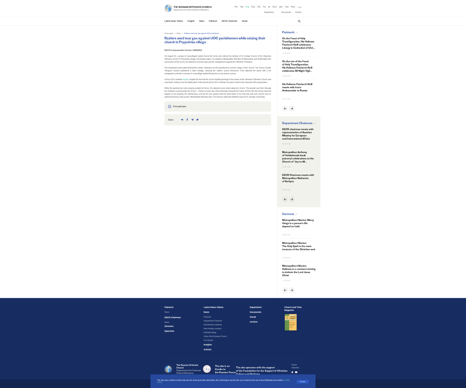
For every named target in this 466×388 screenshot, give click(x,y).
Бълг (275, 7)
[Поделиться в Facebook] (187, 120)
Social (244, 21)
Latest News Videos (173, 21)
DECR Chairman (230, 21)
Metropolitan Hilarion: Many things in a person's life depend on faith (298, 223)
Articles (207, 349)
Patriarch (213, 21)
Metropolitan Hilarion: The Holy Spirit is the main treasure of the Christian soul (298, 246)
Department (269, 12)
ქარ (281, 7)
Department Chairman (213, 321)
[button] (285, 108)
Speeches (169, 331)
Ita (269, 7)
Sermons (168, 326)
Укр (241, 7)
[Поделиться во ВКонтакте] (182, 120)
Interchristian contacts (212, 329)
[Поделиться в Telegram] (192, 120)
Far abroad (208, 340)
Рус (236, 7)
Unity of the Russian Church (215, 336)
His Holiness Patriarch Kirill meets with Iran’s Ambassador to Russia (297, 87)
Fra (264, 7)
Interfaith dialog (210, 332)
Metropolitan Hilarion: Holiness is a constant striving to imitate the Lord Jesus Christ (299, 270)
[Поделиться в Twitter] (197, 120)
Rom (293, 7)
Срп (287, 7)
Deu (253, 7)
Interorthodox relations (213, 325)
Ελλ (259, 7)
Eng (247, 7)
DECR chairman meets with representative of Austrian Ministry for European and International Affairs (297, 134)
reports (185, 79)
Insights (191, 21)
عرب (299, 7)
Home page (168, 33)
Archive (298, 12)
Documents (286, 12)
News (202, 21)
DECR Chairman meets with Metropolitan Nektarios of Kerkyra (298, 178)
